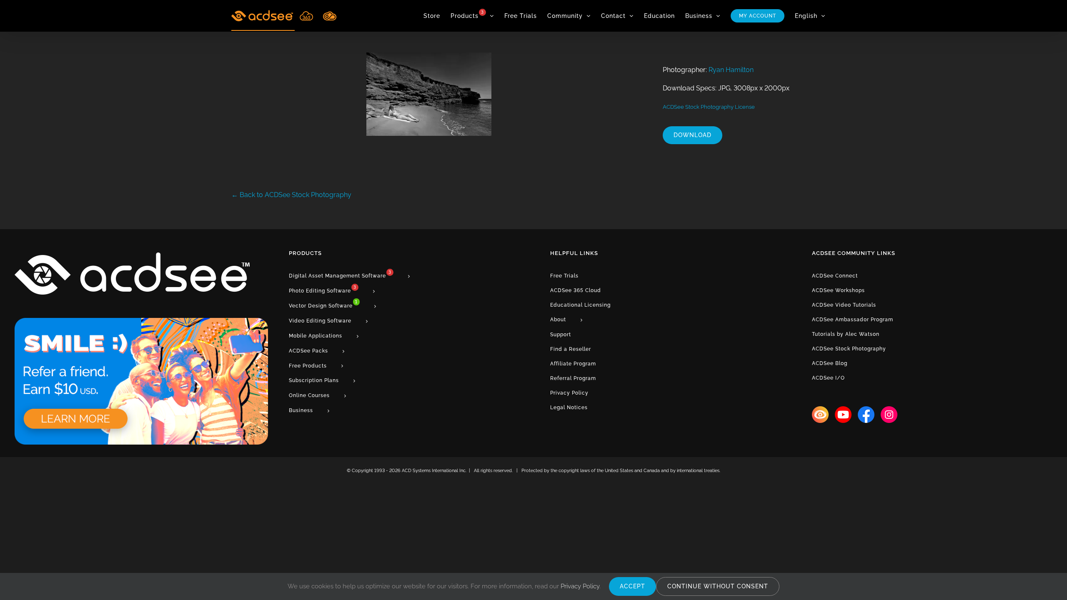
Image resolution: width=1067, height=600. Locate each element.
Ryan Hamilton (731, 70)
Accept (632, 586)
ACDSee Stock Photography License (709, 107)
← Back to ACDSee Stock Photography (291, 195)
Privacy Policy (580, 586)
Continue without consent (717, 586)
